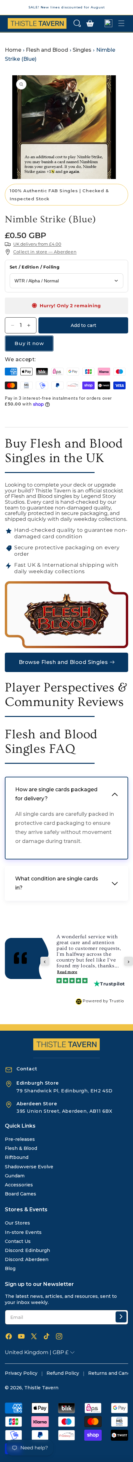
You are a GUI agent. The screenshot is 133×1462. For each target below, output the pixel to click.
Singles (82, 50)
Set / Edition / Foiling (34, 266)
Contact (26, 1069)
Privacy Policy (21, 1373)
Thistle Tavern (41, 1388)
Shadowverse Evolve (29, 1167)
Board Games (20, 1194)
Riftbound (16, 1157)
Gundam (15, 1176)
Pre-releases (20, 1139)
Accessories (19, 1185)
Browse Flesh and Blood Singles (63, 662)
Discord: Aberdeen (26, 1259)
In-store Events (23, 1232)
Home (13, 50)
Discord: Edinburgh (27, 1250)
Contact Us (18, 1241)
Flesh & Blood (21, 1148)
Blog (10, 1268)
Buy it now (29, 343)
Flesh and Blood (47, 50)
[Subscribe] (121, 1316)
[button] (77, 23)
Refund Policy (62, 1373)
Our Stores (17, 1223)
